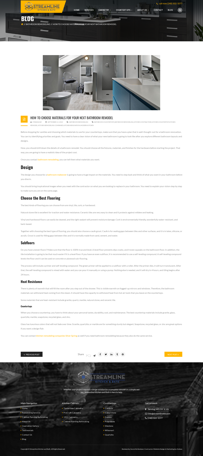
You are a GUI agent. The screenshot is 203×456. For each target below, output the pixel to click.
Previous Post (32, 355)
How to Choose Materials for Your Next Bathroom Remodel (71, 117)
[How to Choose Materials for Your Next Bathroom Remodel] (101, 82)
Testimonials (27, 430)
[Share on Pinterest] (122, 354)
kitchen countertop (160, 122)
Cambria (109, 408)
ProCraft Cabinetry (72, 413)
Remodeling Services (31, 413)
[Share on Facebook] (100, 354)
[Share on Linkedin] (111, 354)
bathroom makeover (57, 174)
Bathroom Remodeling (38, 24)
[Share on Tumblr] (117, 354)
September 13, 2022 (55, 122)
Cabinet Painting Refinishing (35, 417)
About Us (26, 421)
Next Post (173, 355)
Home (24, 408)
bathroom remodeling (124, 122)
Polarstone (110, 421)
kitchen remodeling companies (50, 125)
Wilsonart (109, 430)
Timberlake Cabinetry (73, 408)
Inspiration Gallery (30, 426)
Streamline (37, 122)
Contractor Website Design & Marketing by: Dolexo (163, 449)
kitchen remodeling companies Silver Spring (56, 335)
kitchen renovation (72, 125)
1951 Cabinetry (70, 417)
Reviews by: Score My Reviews (132, 449)
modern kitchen (87, 125)
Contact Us (27, 435)
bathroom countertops (104, 122)
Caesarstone (110, 413)
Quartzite (109, 435)
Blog (24, 439)
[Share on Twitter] (105, 354)
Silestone (109, 426)
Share (81, 354)
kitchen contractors (142, 122)
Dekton (108, 417)
